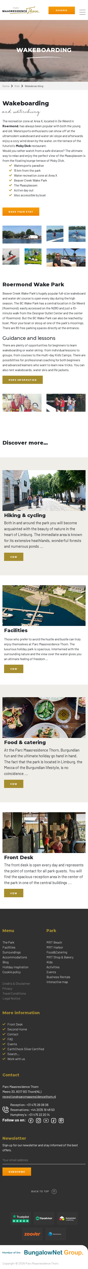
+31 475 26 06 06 (37, 1105)
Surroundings (11, 952)
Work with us (16, 1059)
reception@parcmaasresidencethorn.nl (29, 1096)
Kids (17, 86)
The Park (8, 942)
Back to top (40, 1191)
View (13, 556)
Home (5, 86)
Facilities (8, 947)
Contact (12, 1034)
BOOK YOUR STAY (21, 211)
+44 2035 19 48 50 (42, 1110)
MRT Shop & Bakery (59, 957)
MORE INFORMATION (23, 379)
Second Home (17, 1029)
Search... (13, 1054)
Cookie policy (11, 972)
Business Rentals (58, 977)
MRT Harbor (54, 947)
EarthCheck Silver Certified (25, 1049)
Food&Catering (56, 952)
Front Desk (15, 1024)
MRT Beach (54, 942)
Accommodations (14, 957)
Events (51, 972)
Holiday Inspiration (15, 967)
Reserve (61, 10)
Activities (53, 967)
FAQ (10, 1039)
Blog (5, 962)
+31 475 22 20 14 (39, 1114)
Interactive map (57, 982)
